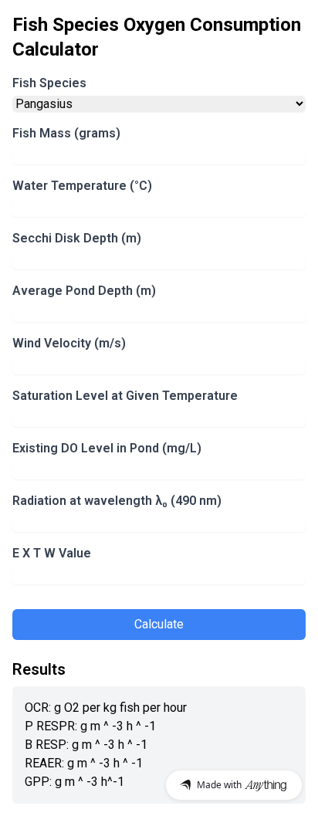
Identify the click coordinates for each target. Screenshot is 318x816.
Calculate (159, 624)
